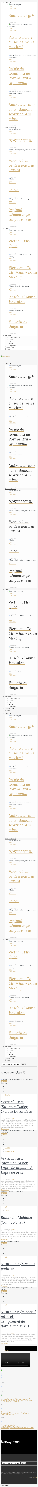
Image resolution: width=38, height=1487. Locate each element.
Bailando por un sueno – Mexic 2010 (17, 1427)
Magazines (12, 345)
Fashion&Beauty (10, 128)
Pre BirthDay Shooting (11, 1401)
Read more (5, 1129)
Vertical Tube (9, 347)
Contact (7, 349)
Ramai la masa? (14, 337)
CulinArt (8, 3)
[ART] (1, 1409)
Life (6, 1207)
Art (10, 341)
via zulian (35, 1477)
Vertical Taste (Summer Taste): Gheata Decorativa (16, 1107)
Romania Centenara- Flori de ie (15, 1413)
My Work (8, 335)
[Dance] (1, 1423)
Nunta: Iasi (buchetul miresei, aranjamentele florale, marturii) (18, 1319)
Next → (7, 1350)
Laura (13, 1118)
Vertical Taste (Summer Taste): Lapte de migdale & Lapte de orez (17, 1165)
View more (12, 8)
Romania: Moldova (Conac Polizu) (16, 1220)
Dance (11, 343)
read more (4, 1081)
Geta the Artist (7, 1414)
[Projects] (1, 1396)
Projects (11, 339)
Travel (7, 228)
